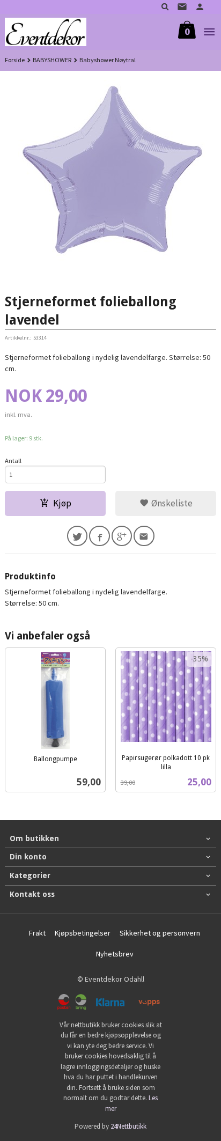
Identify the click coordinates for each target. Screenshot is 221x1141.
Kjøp (62, 503)
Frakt (37, 933)
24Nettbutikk (128, 1126)
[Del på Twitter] (77, 536)
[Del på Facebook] (99, 536)
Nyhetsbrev (115, 954)
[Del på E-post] (144, 536)
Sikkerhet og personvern (160, 933)
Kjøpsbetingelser (82, 933)
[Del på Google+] (122, 536)
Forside (15, 60)
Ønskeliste (171, 503)
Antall (13, 461)
